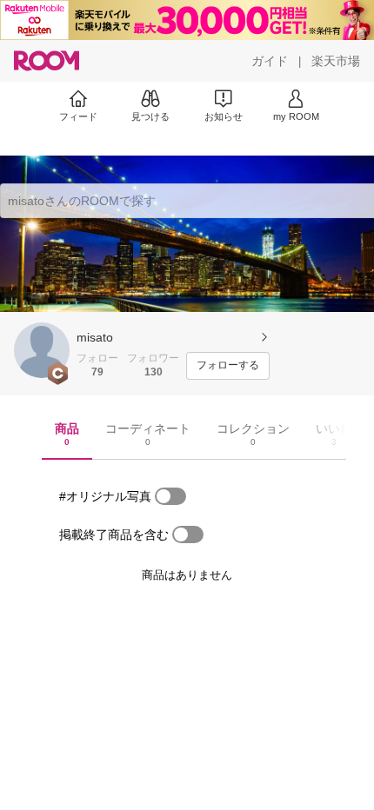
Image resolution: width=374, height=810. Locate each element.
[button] (42, 350)
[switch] (170, 496)
